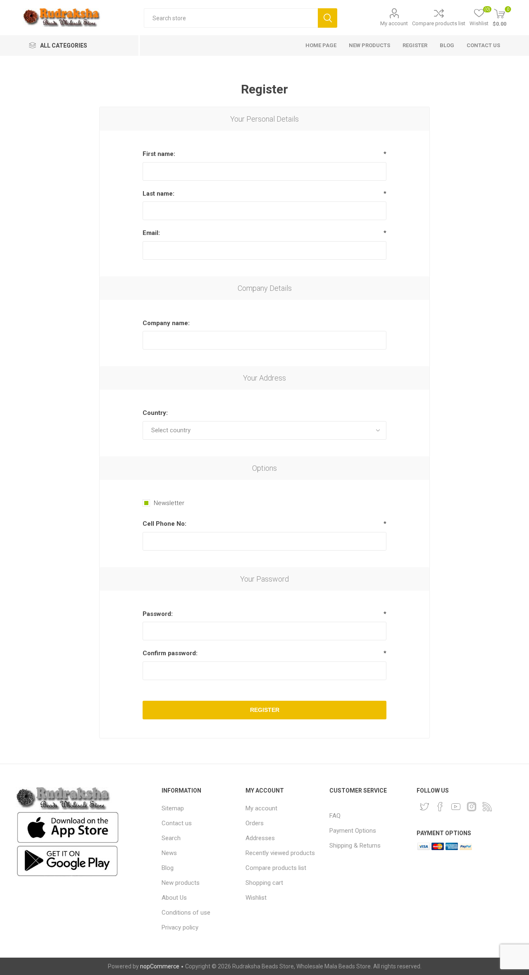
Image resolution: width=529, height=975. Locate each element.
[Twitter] (424, 806)
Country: (155, 413)
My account (394, 23)
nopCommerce (159, 966)
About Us (174, 897)
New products (181, 882)
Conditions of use (186, 912)
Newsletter (169, 503)
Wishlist (256, 897)
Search (327, 18)
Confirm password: (170, 653)
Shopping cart (264, 882)
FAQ (335, 815)
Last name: (158, 193)
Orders (254, 823)
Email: (151, 233)
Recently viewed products (280, 853)
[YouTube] (455, 806)
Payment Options (352, 830)
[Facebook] (440, 806)
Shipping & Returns (355, 845)
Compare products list (438, 23)
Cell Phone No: (164, 523)
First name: (159, 154)
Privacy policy (180, 927)
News (169, 853)
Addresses (260, 838)
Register (264, 710)
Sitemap (173, 808)
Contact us (177, 823)
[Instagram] (471, 806)
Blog (168, 868)
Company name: (166, 323)
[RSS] (487, 806)
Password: (158, 614)
